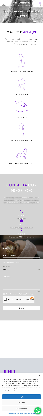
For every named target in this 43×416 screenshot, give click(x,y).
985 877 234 (21, 218)
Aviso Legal (34, 413)
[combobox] (21, 270)
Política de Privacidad (23, 413)
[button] (40, 375)
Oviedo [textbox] (5, 270)
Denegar (21, 403)
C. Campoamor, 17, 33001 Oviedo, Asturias (21, 237)
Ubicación (6, 267)
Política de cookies (11, 413)
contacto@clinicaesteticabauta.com (22, 228)
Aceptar (21, 397)
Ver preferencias (21, 408)
